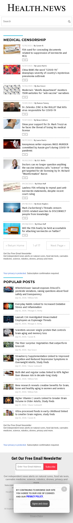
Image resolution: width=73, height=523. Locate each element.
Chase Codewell (35, 366)
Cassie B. (31, 337)
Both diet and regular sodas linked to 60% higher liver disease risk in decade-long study (42, 374)
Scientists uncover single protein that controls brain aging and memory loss (40, 332)
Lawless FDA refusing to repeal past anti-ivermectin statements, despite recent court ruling (44, 190)
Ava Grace (32, 350)
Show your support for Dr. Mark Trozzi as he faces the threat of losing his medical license (44, 127)
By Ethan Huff (40, 184)
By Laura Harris (40, 66)
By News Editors (41, 120)
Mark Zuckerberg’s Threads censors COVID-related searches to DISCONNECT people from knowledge (44, 211)
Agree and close (40, 503)
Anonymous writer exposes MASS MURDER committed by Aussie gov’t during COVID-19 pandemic (45, 147)
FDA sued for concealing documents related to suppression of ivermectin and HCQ (44, 52)
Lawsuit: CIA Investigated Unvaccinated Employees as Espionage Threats (36, 319)
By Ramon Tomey (41, 103)
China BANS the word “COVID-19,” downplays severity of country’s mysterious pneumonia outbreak (45, 73)
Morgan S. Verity (35, 311)
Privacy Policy (36, 516)
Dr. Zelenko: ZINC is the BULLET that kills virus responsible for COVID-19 (44, 109)
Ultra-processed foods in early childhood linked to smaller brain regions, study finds (41, 413)
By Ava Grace (39, 86)
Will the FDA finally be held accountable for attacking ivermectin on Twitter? (44, 230)
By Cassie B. (39, 46)
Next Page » (58, 245)
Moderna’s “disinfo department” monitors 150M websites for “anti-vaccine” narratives (45, 92)
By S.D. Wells (40, 160)
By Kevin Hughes (41, 204)
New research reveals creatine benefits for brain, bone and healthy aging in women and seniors (42, 387)
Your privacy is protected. (14, 273)
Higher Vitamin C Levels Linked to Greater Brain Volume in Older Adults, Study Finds (41, 400)
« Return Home (15, 245)
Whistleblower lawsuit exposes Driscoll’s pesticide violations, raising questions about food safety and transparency (41, 291)
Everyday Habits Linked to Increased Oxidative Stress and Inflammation (40, 306)
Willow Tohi (33, 298)
